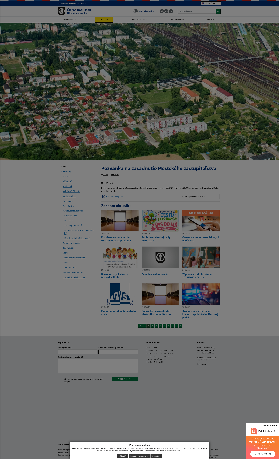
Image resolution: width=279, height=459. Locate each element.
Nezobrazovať (269, 425)
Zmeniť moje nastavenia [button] (139, 456)
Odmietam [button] (156, 456)
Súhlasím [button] (123, 456)
